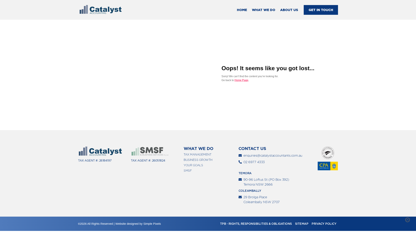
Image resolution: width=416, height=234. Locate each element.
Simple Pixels (152, 223)
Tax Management (197, 154)
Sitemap (301, 223)
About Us (289, 10)
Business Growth (198, 160)
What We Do (263, 10)
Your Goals (193, 165)
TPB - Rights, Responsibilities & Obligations (256, 223)
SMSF (188, 170)
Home (242, 10)
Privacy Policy (324, 223)
